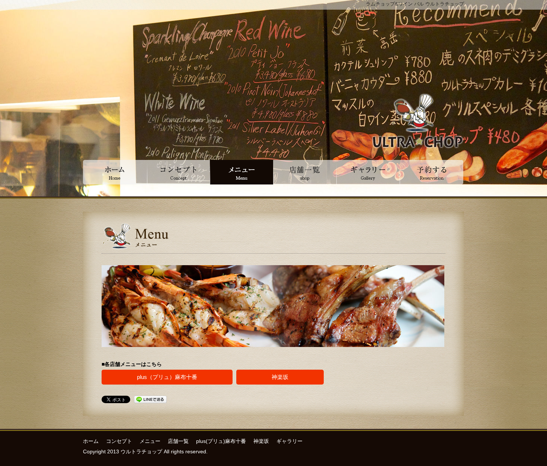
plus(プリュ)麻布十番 (221, 441)
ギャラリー (289, 441)
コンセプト (119, 441)
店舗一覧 (178, 441)
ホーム (91, 441)
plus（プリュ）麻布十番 (167, 377)
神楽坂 (280, 377)
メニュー (150, 441)
